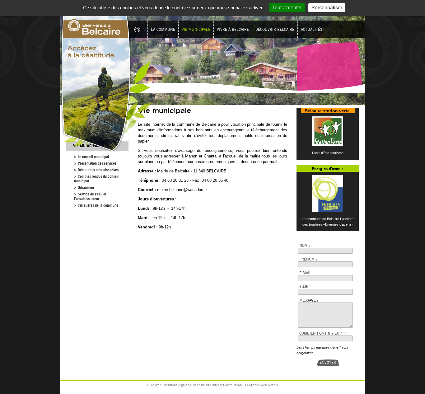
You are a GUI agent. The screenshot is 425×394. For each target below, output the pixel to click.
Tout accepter (287, 7)
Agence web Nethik (263, 385)
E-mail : (306, 272)
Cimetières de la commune (98, 205)
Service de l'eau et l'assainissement (90, 196)
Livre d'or (154, 385)
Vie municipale (196, 29)
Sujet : (306, 286)
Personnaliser (326, 7)
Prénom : (308, 259)
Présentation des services (97, 163)
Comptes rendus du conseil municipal (96, 178)
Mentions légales (176, 385)
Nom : (304, 245)
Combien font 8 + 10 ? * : (323, 333)
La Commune (163, 29)
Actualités (311, 29)
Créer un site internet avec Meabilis (219, 385)
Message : (308, 300)
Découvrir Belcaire (274, 29)
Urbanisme (86, 187)
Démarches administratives (98, 169)
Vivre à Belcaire (233, 29)
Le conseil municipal (93, 156)
